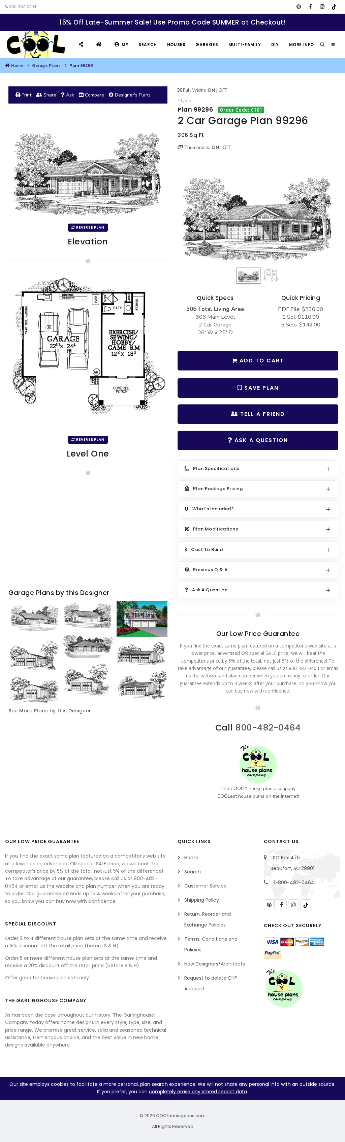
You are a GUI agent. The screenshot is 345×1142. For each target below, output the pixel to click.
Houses (176, 44)
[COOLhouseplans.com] (35, 44)
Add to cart (261, 360)
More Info (301, 44)
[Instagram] (322, 6)
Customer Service (205, 885)
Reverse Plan (89, 227)
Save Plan (260, 388)
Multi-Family (244, 44)
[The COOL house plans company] (258, 764)
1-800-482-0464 (294, 882)
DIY (275, 44)
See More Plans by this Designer (49, 710)
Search (147, 44)
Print (25, 95)
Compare (94, 95)
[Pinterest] (299, 6)
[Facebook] (310, 6)
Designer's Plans (132, 95)
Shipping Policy (201, 900)
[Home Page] (100, 44)
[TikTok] (334, 6)
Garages (206, 44)
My (125, 44)
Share (49, 95)
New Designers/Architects (214, 963)
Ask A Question (260, 440)
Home (17, 65)
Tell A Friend (261, 414)
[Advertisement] (87, 534)
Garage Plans (46, 65)
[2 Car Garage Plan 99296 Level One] (87, 353)
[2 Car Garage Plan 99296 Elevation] (258, 212)
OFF (223, 90)
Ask (69, 95)
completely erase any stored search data (198, 1091)
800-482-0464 (22, 6)
